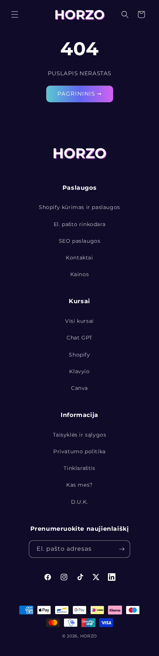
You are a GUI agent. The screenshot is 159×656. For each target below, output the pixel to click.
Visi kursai (79, 321)
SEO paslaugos (80, 241)
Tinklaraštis (79, 468)
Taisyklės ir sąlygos (79, 434)
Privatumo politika (79, 451)
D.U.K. (79, 501)
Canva (79, 388)
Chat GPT (79, 337)
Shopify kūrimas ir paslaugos (79, 207)
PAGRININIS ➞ (79, 93)
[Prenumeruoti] (122, 549)
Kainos (79, 274)
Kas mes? (79, 484)
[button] (15, 14)
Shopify (79, 354)
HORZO (88, 636)
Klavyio (79, 371)
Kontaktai (79, 257)
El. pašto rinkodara (79, 224)
